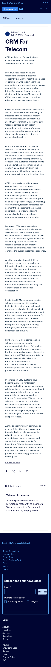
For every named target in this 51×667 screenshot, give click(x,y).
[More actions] (44, 33)
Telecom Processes (18, 495)
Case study (7, 636)
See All (43, 485)
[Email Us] (21, 9)
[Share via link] (26, 471)
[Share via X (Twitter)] (13, 471)
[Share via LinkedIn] (20, 471)
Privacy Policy (8, 657)
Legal (4, 654)
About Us (6, 627)
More (18, 18)
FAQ (4, 660)
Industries (6, 630)
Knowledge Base (12, 462)
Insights (5, 645)
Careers (5, 651)
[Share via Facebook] (6, 471)
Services (6, 633)
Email (7, 587)
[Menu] (45, 3)
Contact (6, 639)
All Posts (6, 18)
